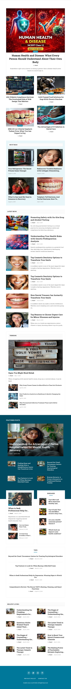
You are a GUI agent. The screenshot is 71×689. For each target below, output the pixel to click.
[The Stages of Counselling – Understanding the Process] (10, 636)
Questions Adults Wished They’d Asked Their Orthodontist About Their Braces (24, 625)
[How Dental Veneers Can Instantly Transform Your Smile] (17, 301)
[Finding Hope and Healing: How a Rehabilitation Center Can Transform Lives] (11, 463)
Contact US (42, 678)
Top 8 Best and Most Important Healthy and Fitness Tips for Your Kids (54, 501)
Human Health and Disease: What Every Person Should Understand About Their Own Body (35, 59)
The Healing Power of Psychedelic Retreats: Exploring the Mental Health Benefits (55, 650)
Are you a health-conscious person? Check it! (55, 521)
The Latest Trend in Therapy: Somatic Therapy (24, 650)
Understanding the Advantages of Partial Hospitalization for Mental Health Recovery (34, 447)
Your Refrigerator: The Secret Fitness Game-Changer (19, 170)
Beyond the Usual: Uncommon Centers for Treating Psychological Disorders (54, 466)
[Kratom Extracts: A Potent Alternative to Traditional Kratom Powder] (41, 478)
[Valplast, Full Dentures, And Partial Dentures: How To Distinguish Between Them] (50, 186)
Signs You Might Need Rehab (21, 373)
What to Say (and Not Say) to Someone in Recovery (19, 198)
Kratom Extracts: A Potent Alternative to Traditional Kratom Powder (54, 480)
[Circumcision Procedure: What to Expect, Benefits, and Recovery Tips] (13, 536)
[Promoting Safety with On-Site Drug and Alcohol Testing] (17, 223)
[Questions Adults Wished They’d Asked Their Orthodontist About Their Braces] (10, 624)
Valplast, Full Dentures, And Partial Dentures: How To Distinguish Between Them (48, 198)
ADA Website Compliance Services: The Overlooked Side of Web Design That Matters (20, 99)
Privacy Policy (30, 678)
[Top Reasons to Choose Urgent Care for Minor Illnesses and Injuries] (17, 319)
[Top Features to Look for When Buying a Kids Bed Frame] (11, 478)
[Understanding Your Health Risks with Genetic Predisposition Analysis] (17, 242)
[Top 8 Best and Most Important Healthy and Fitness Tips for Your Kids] (42, 501)
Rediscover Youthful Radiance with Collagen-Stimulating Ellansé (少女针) (49, 170)
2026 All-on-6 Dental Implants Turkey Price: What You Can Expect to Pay (20, 131)
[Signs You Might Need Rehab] (35, 355)
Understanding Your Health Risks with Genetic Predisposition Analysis (46, 238)
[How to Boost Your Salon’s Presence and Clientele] (41, 636)
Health (20, 125)
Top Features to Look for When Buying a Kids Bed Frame (25, 480)
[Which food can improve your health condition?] (42, 531)
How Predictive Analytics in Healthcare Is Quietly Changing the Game (39, 395)
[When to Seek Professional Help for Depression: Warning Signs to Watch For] (20, 499)
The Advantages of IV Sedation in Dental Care (51, 128)
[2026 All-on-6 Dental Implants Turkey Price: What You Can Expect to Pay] (20, 117)
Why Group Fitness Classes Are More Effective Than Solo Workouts (40, 385)
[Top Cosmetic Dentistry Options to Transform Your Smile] (17, 263)
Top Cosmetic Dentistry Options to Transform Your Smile (46, 258)
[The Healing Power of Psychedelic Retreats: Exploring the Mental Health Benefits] (41, 649)
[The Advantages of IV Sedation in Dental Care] (51, 115)
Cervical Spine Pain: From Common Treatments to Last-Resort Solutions (25, 526)
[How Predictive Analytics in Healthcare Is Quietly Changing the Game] (13, 396)
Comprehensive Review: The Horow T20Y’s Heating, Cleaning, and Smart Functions (35, 588)
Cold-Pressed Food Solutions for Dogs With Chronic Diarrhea (51, 98)
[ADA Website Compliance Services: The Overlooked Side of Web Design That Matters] (20, 85)
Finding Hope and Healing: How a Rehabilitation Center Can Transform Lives (25, 466)
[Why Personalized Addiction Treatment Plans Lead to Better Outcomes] (13, 405)
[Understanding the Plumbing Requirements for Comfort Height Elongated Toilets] (10, 611)
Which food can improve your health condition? (54, 532)
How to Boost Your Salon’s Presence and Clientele (56, 637)
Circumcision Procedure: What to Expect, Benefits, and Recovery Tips (25, 534)
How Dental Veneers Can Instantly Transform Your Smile (47, 296)
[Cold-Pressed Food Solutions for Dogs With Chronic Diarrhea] (51, 85)
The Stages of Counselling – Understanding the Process (24, 637)
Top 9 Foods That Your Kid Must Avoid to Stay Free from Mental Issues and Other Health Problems (55, 511)
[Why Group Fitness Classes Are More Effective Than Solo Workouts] (13, 387)
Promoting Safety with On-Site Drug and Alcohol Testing (47, 218)
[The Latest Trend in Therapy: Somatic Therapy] (10, 649)
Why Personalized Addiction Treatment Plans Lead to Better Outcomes (38, 403)
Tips (10, 504)
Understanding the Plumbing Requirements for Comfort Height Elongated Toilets (24, 612)
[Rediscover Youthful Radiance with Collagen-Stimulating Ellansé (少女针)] (50, 157)
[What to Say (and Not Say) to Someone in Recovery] (21, 186)
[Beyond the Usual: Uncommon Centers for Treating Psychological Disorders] (41, 463)
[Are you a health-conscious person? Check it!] (42, 521)
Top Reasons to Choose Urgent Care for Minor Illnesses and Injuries (47, 315)
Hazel (20, 104)
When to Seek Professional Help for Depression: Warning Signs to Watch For (17, 509)
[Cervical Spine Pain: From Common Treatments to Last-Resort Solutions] (13, 527)
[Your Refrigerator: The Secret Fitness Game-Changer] (21, 157)
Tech (20, 93)
